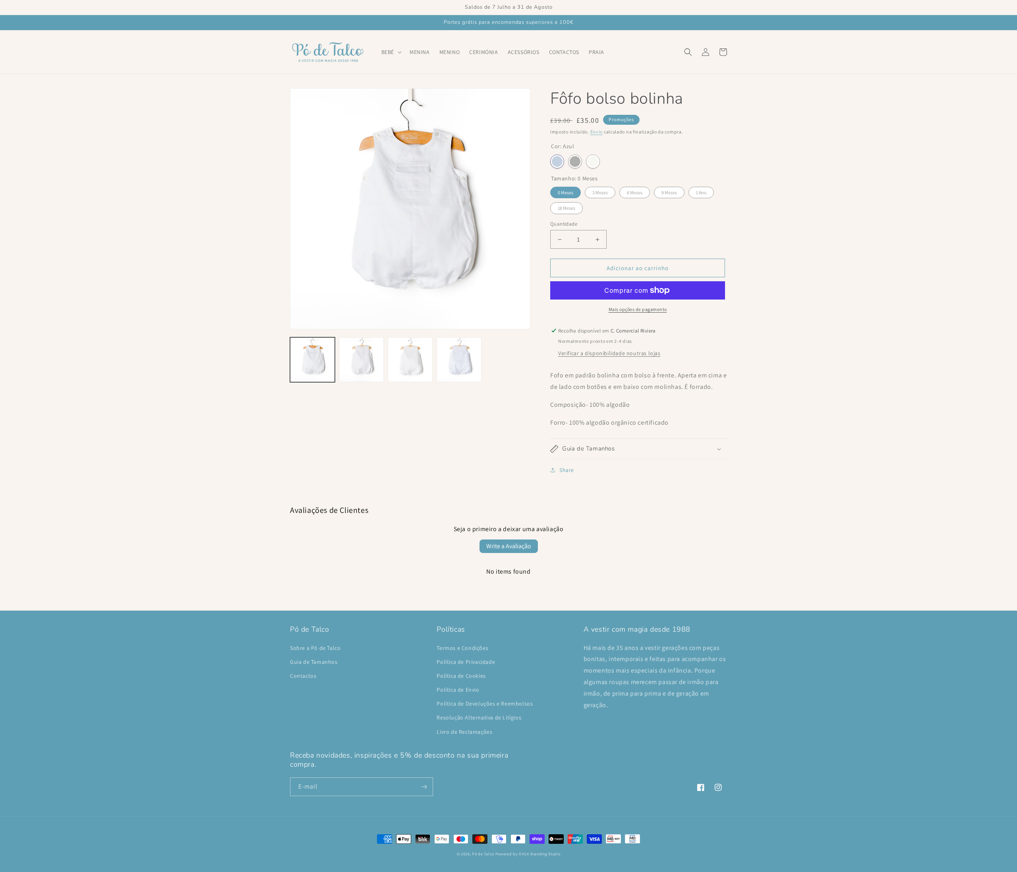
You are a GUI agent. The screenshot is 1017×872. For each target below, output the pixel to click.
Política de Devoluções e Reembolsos (485, 703)
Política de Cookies (461, 675)
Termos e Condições (462, 648)
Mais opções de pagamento (638, 309)
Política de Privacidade (466, 661)
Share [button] (566, 470)
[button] (391, 52)
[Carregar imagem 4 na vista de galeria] (410, 359)
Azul (557, 161)
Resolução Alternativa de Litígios (479, 717)
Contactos (303, 675)
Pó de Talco (483, 854)
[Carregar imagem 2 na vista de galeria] (361, 359)
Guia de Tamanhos (314, 661)
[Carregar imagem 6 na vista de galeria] (459, 359)
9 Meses (669, 192)
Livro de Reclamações (464, 731)
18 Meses (566, 208)
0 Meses (565, 192)
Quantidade (563, 223)
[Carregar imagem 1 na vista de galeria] (312, 359)
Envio (596, 132)
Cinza (575, 161)
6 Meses (634, 192)
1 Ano (701, 192)
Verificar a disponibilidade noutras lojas (609, 353)
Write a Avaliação (508, 546)
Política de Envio (458, 689)
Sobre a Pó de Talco (315, 648)
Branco (593, 161)
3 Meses (600, 192)
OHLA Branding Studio (539, 854)
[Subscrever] (424, 786)
